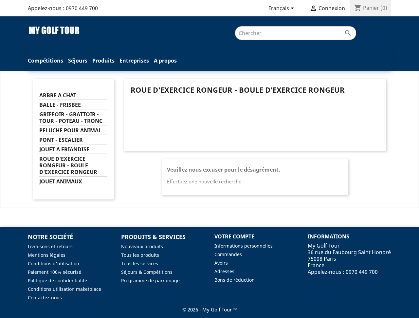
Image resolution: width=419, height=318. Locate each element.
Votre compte (234, 236)
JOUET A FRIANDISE (64, 149)
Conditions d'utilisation (53, 263)
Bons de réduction (234, 280)
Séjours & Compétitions (147, 272)
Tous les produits (140, 255)
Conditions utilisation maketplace (64, 289)
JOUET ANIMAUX (60, 181)
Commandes (228, 254)
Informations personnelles (243, 246)
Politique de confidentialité (57, 280)
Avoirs (221, 263)
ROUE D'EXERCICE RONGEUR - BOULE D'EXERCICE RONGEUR (68, 166)
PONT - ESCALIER (61, 140)
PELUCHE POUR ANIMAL (70, 130)
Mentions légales (46, 255)
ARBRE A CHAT (57, 95)
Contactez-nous (45, 297)
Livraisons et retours (50, 246)
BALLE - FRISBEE (60, 105)
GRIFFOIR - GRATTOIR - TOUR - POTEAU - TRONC (70, 117)
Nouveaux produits (142, 246)
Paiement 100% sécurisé (54, 272)
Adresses (224, 271)
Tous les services (139, 263)
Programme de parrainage (150, 280)
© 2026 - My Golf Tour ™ (209, 309)
